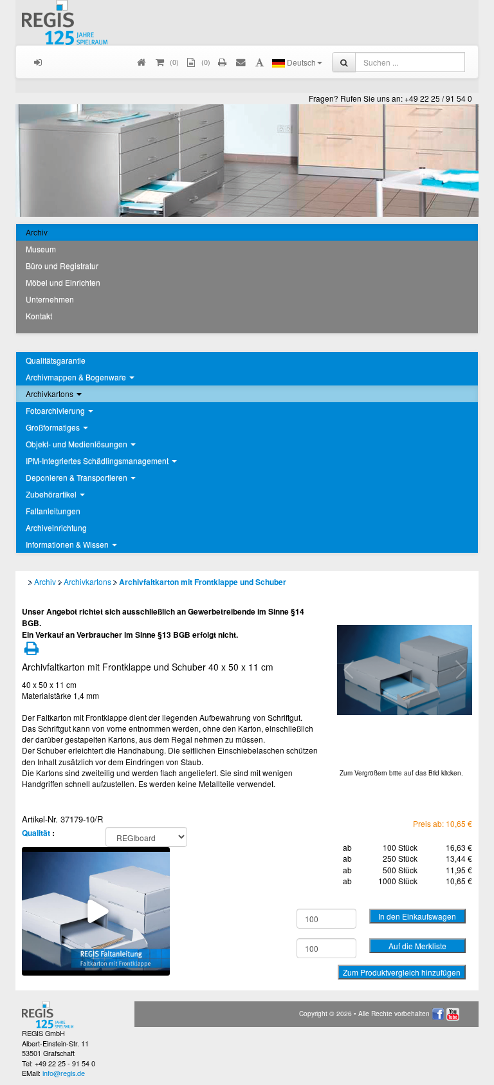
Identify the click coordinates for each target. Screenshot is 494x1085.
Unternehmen (50, 298)
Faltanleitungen (53, 510)
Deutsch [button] (300, 62)
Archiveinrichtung (56, 527)
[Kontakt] (241, 62)
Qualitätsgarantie (56, 360)
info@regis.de (63, 1073)
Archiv (37, 232)
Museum (41, 248)
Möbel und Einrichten (63, 282)
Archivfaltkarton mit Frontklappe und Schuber (202, 582)
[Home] (142, 62)
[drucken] (223, 62)
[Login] (38, 62)
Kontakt (39, 315)
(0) (204, 62)
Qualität (36, 833)
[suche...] (344, 62)
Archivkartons (87, 581)
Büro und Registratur (62, 265)
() (173, 62)
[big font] (259, 62)
